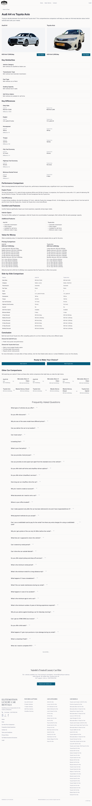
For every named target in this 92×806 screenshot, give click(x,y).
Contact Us (4, 729)
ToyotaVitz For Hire (74, 790)
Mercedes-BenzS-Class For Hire (77, 713)
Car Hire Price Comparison (8, 724)
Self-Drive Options (28, 709)
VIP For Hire (50, 713)
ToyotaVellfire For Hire (75, 729)
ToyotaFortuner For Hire (75, 739)
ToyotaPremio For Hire (75, 769)
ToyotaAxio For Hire (74, 785)
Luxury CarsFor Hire (52, 704)
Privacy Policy (5, 735)
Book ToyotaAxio (68, 363)
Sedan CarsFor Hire (51, 718)
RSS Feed (88, 800)
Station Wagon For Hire (52, 739)
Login (90, 2)
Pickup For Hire (50, 727)
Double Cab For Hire (52, 725)
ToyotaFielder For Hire (75, 783)
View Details (41, 54)
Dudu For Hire (50, 741)
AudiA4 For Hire (74, 732)
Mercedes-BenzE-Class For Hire (77, 727)
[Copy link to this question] (37, 407)
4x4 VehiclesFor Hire (52, 706)
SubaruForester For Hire (75, 753)
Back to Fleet (6, 9)
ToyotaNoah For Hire (75, 780)
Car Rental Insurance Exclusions (9, 737)
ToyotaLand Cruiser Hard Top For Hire (79, 725)
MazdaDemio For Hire (75, 787)
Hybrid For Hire (50, 732)
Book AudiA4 (23, 363)
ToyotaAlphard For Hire (75, 734)
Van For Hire (50, 720)
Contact (55, 3)
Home (41, 3)
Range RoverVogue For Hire (76, 711)
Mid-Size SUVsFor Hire (52, 729)
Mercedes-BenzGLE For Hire (76, 706)
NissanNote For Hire (74, 792)
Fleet (3, 722)
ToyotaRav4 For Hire (75, 748)
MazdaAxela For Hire (75, 776)
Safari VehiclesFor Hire (52, 709)
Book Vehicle (48, 3)
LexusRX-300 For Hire (75, 743)
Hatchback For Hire (51, 736)
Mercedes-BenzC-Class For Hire (77, 736)
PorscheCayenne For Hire (76, 704)
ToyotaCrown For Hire (75, 766)
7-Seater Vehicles (28, 706)
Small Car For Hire (51, 734)
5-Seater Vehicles (28, 704)
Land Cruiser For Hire (52, 711)
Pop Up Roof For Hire (52, 722)
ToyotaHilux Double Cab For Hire (77, 741)
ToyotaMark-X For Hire (75, 773)
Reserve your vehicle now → (46, 683)
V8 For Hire (49, 715)
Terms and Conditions (7, 732)
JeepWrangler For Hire (75, 718)
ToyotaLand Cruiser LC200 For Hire (78, 722)
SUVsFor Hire (50, 702)
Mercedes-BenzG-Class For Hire (77, 709)
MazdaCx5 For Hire (74, 762)
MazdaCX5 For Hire (74, 760)
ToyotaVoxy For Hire (75, 755)
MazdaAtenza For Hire (75, 764)
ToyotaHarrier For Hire (75, 757)
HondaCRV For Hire (74, 750)
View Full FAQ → (46, 652)
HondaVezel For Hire (75, 778)
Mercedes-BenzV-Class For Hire (77, 720)
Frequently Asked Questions (8, 727)
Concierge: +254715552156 (10, 712)
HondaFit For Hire (74, 794)
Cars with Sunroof (28, 702)
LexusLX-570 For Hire (75, 715)
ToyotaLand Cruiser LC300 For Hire (78, 702)
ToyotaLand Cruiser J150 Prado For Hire (79, 746)
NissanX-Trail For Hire (75, 771)
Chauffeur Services (28, 711)
